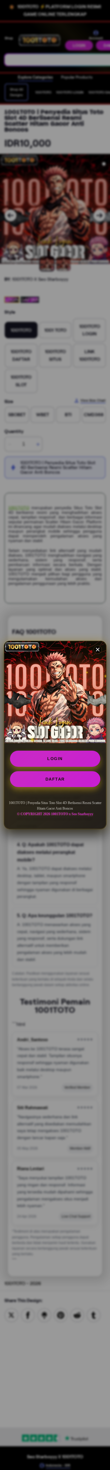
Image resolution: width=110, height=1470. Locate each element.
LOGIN (55, 758)
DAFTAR (55, 779)
